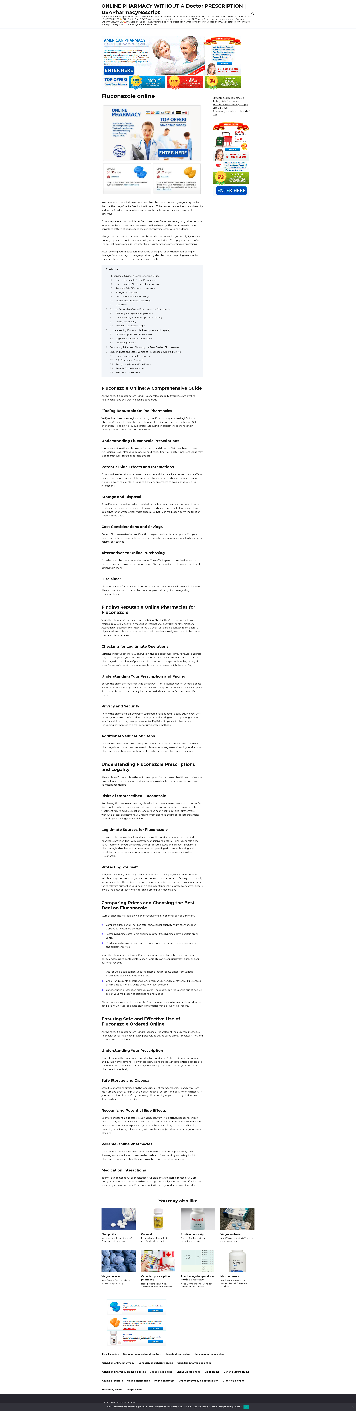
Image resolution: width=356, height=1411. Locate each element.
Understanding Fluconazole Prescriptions (137, 284)
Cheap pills (109, 1234)
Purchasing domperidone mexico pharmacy (197, 1278)
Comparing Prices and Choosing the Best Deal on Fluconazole (144, 347)
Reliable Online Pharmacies (130, 368)
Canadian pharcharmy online (156, 1363)
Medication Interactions (128, 372)
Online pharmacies (138, 1380)
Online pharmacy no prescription (198, 1380)
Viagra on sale (111, 1276)
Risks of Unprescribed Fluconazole (134, 334)
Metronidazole (229, 1276)
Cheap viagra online (189, 1372)
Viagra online (134, 1389)
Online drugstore (112, 1380)
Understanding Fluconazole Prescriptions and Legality (140, 330)
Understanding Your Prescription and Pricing (139, 317)
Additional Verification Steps (130, 325)
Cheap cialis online (161, 1372)
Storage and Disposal (127, 292)
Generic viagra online (236, 1372)
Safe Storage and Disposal (129, 360)
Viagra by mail (220, 108)
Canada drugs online (177, 1354)
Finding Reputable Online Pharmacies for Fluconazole (140, 309)
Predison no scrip (192, 1234)
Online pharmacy (164, 1380)
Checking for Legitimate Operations (134, 313)
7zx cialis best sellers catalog (228, 98)
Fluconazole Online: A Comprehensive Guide (135, 276)
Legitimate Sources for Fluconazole (134, 338)
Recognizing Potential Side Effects (133, 364)
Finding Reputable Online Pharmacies (135, 280)
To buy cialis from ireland (226, 101)
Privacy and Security (126, 321)
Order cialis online (233, 1380)
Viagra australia (230, 1234)
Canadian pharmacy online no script (124, 1372)
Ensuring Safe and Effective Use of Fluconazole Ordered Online (145, 352)
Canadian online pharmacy (118, 1363)
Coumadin (147, 1234)
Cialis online (212, 1372)
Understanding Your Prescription (133, 356)
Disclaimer (121, 304)
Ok (246, 1407)
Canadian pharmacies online (194, 1363)
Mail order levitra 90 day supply (230, 104)
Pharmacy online (112, 1389)
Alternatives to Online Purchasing (133, 300)
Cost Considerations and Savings (132, 296)
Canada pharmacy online (209, 1354)
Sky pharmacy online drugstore (142, 1354)
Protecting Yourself (126, 342)
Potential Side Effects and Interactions (135, 288)
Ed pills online (110, 1354)
